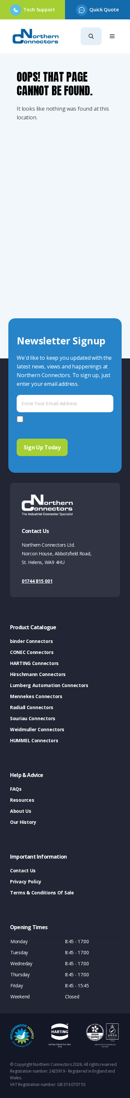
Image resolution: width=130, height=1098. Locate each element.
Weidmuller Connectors (37, 729)
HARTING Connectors (34, 663)
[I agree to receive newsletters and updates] (21, 419)
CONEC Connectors (32, 652)
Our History (23, 822)
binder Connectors (31, 641)
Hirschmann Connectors (38, 674)
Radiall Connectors (31, 707)
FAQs (16, 789)
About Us (20, 811)
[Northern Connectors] (36, 36)
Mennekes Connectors (36, 696)
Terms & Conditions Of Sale (42, 892)
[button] (91, 36)
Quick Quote (104, 9)
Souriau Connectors (32, 718)
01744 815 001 (37, 581)
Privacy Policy (25, 881)
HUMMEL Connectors (34, 740)
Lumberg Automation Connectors (49, 685)
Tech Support (39, 9)
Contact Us (23, 870)
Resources (22, 800)
